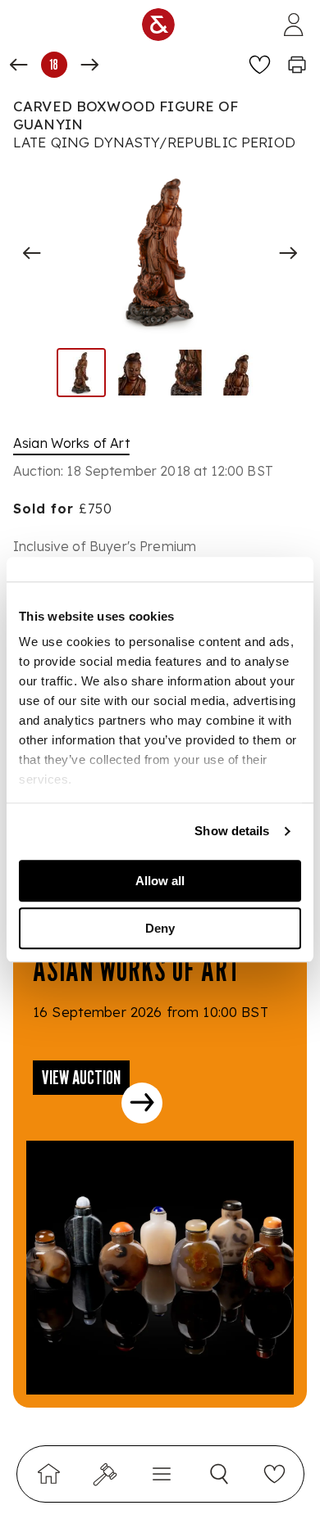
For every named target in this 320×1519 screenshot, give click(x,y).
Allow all (160, 881)
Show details (231, 831)
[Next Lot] (89, 64)
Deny (160, 928)
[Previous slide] (32, 253)
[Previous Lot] (19, 64)
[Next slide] (288, 253)
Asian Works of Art (71, 443)
